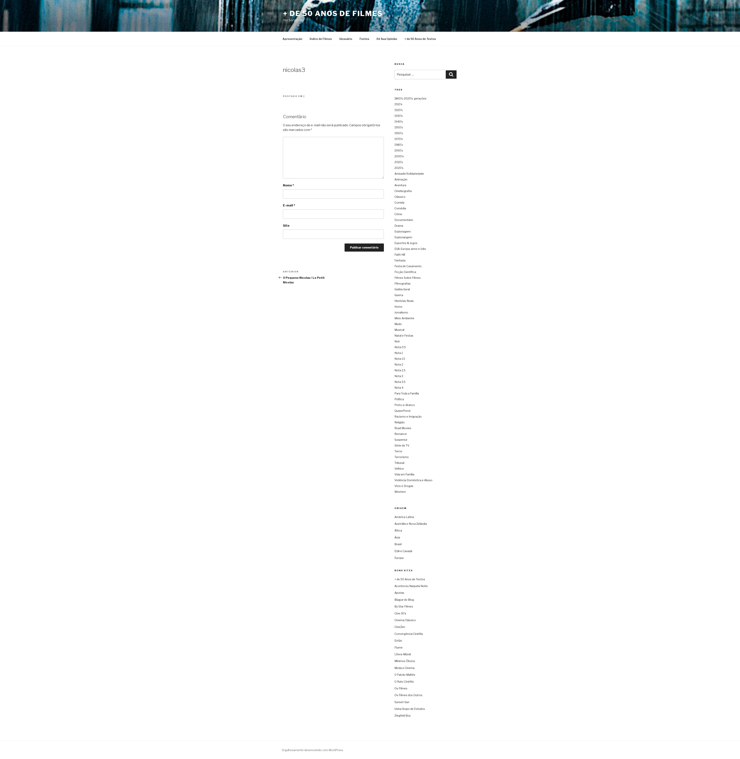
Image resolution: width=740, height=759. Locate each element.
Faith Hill (399, 254)
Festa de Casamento (408, 266)
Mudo (398, 324)
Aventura (400, 185)
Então (398, 640)
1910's (398, 104)
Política (399, 399)
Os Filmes (400, 688)
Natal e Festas (403, 335)
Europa (399, 557)
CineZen (399, 626)
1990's (398, 150)
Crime (398, 214)
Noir (397, 341)
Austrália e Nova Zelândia (410, 523)
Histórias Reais (404, 300)
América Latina (404, 517)
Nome (288, 185)
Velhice (399, 468)
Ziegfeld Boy (402, 715)
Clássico (399, 196)
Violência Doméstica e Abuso (413, 480)
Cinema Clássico (405, 620)
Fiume (398, 647)
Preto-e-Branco (404, 405)
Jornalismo (401, 312)
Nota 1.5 (399, 358)
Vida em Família (404, 474)
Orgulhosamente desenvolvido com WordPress (312, 750)
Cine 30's (400, 613)
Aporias (399, 592)
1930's (398, 115)
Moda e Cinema (404, 668)
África (398, 530)
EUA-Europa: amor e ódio (410, 248)
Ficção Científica (405, 272)
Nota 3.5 (399, 381)
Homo (398, 306)
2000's (399, 156)
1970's (398, 139)
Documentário (403, 220)
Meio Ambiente (404, 318)
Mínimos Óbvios (404, 661)
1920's (398, 110)
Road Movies (402, 428)
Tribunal (399, 462)
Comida (399, 202)
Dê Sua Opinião (387, 38)
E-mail (289, 205)
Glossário (345, 38)
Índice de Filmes (321, 38)
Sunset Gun (401, 702)
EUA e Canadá (403, 551)
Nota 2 (398, 364)
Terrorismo (401, 457)
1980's (398, 144)
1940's (398, 121)
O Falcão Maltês (404, 674)
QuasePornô (402, 410)
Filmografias (402, 283)
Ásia (397, 537)
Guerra (398, 295)
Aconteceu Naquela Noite (411, 586)
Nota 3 (398, 376)
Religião (399, 422)
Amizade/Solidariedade (409, 173)
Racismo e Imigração (408, 416)
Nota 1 (398, 353)
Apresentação (292, 38)
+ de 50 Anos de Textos (420, 38)
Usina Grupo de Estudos (409, 708)
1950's (398, 127)
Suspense (400, 439)
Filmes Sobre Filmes (407, 277)
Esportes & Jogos (405, 243)
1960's (398, 133)
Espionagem (402, 231)
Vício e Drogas (403, 486)
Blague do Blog (404, 599)
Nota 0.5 (400, 347)
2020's (398, 167)
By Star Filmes (403, 606)
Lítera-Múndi (402, 654)
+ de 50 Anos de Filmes (333, 13)
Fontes (364, 38)
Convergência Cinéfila (408, 633)
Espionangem (403, 237)
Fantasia (399, 260)
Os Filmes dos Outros (408, 695)
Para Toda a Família (406, 393)
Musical (399, 329)
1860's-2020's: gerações (410, 98)
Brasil (398, 544)
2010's (398, 162)
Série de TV (401, 445)
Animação (400, 179)
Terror (398, 451)
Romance (400, 434)
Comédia (400, 208)
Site (286, 225)
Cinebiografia (403, 191)
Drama (398, 225)
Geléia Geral (402, 289)
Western (400, 491)
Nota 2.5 (399, 370)
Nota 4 (398, 387)
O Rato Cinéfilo (404, 681)
